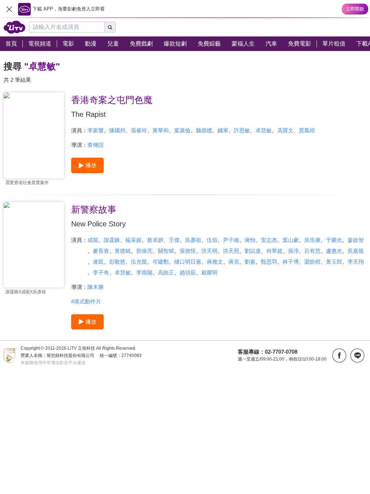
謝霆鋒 (112, 240)
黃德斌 (123, 251)
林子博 (291, 262)
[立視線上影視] (14, 27)
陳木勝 (95, 287)
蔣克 (233, 262)
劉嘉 (250, 262)
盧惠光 (334, 251)
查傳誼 (95, 145)
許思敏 (242, 130)
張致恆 (188, 251)
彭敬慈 (117, 262)
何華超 (274, 251)
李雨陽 (144, 272)
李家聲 (95, 130)
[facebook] (339, 355)
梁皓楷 (312, 262)
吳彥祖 (193, 240)
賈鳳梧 (307, 130)
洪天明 (209, 251)
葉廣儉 (182, 130)
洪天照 (231, 251)
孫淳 (293, 251)
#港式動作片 (86, 301)
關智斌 (166, 251)
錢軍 (223, 130)
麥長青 (101, 251)
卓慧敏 (263, 130)
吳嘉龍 (356, 251)
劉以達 (253, 251)
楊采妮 (133, 240)
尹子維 (231, 240)
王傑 (174, 240)
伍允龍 (139, 262)
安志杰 (269, 240)
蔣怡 (250, 240)
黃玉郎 (334, 262)
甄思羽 (269, 262)
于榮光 (334, 240)
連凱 (98, 262)
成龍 (92, 240)
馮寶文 (285, 130)
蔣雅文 (215, 262)
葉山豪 (291, 240)
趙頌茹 (188, 272)
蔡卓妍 (155, 240)
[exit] (9, 9)
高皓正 (166, 272)
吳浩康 (312, 240)
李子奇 (101, 272)
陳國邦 (117, 130)
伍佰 (212, 240)
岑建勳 (160, 262)
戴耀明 (209, 272)
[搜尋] (110, 27)
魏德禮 (204, 130)
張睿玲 (139, 130)
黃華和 (160, 130)
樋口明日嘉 (187, 262)
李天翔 (356, 262)
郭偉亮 (144, 251)
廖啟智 (356, 240)
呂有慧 (312, 251)
